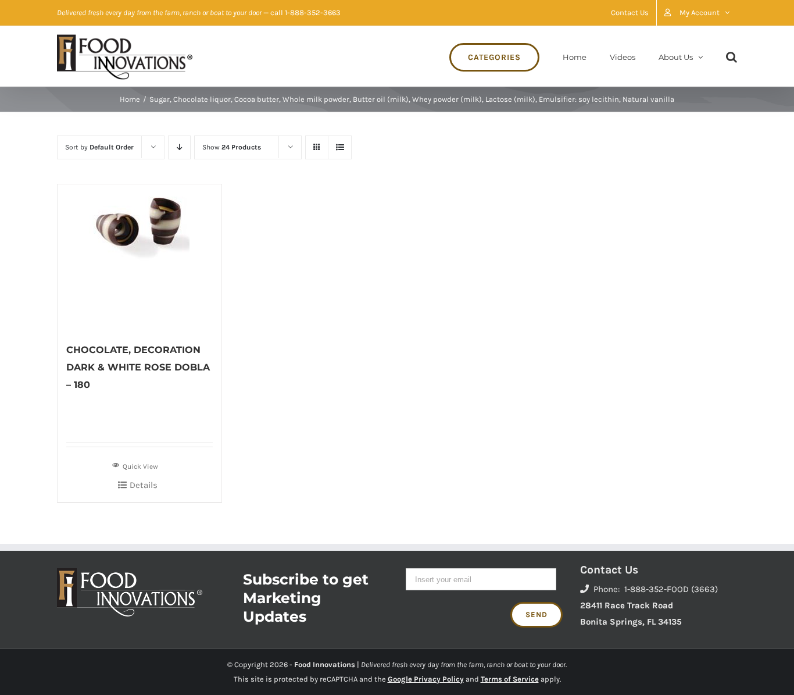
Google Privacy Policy (426, 679)
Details (144, 485)
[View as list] (339, 147)
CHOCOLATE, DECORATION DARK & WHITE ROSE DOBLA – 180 (138, 367)
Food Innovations (324, 664)
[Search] (731, 56)
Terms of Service (510, 679)
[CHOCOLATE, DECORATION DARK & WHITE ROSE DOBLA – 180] (139, 257)
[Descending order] (179, 147)
